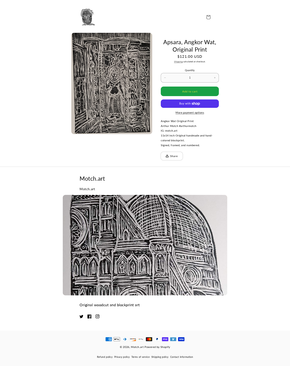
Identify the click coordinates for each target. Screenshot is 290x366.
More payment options (190, 112)
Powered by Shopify (157, 346)
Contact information (181, 356)
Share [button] (174, 156)
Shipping (178, 61)
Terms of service (140, 356)
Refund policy (105, 356)
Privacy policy (122, 356)
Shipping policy (159, 356)
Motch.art (137, 346)
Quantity (190, 70)
